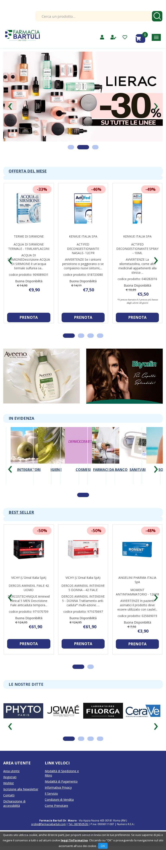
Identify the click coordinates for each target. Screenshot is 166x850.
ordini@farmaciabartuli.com (48, 824)
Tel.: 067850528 (78, 824)
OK (103, 846)
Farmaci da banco (110, 469)
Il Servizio (51, 793)
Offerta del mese (28, 171)
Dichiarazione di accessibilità (14, 803)
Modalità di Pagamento (61, 781)
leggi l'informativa (74, 840)
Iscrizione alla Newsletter (20, 789)
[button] (10, 104)
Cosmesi (83, 469)
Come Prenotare (56, 806)
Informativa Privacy (58, 787)
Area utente (11, 771)
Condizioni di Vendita (59, 799)
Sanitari (137, 469)
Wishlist (8, 783)
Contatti (8, 795)
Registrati (9, 777)
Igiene (56, 469)
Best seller (21, 512)
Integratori (29, 469)
